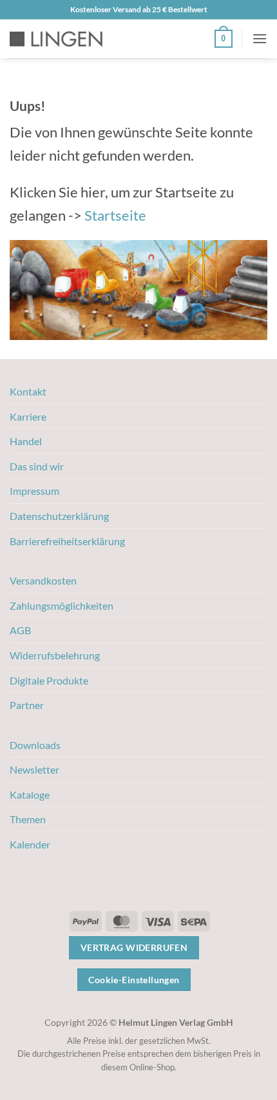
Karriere (28, 416)
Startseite (115, 215)
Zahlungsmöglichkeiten (61, 605)
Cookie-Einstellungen (133, 979)
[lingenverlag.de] (64, 39)
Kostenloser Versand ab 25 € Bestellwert (138, 9)
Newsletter (34, 769)
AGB (20, 630)
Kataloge (30, 794)
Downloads (35, 745)
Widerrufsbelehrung (55, 655)
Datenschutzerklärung (59, 516)
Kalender (30, 844)
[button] (224, 39)
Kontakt (28, 391)
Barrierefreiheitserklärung (67, 541)
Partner (27, 705)
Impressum (34, 491)
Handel (26, 441)
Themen (28, 819)
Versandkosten (43, 580)
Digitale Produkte (49, 680)
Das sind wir (37, 466)
